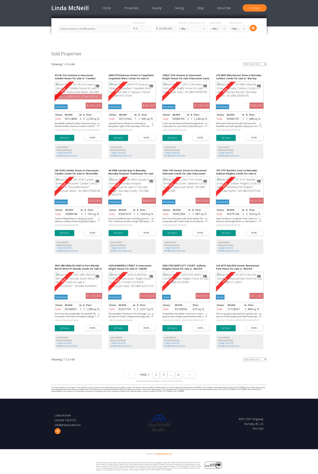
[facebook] (58, 431)
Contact (254, 8)
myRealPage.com (164, 453)
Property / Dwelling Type (191, 23)
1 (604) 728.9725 (64, 152)
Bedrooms (215, 23)
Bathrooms (235, 23)
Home (107, 8)
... (171, 375)
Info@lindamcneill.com (67, 155)
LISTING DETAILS (64, 138)
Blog (200, 8)
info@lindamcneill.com (68, 425)
